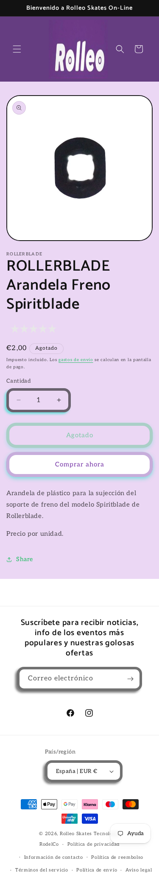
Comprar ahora (79, 464)
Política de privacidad (93, 844)
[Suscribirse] (130, 679)
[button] (17, 49)
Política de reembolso (117, 857)
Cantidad (18, 381)
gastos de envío (76, 359)
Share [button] (24, 559)
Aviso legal (139, 870)
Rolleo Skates (76, 833)
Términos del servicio (41, 870)
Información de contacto (53, 857)
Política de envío (96, 870)
